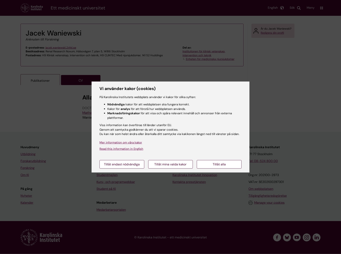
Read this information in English (121, 149)
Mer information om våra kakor (120, 142)
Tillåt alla (219, 164)
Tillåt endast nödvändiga (122, 164)
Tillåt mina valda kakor (170, 164)
